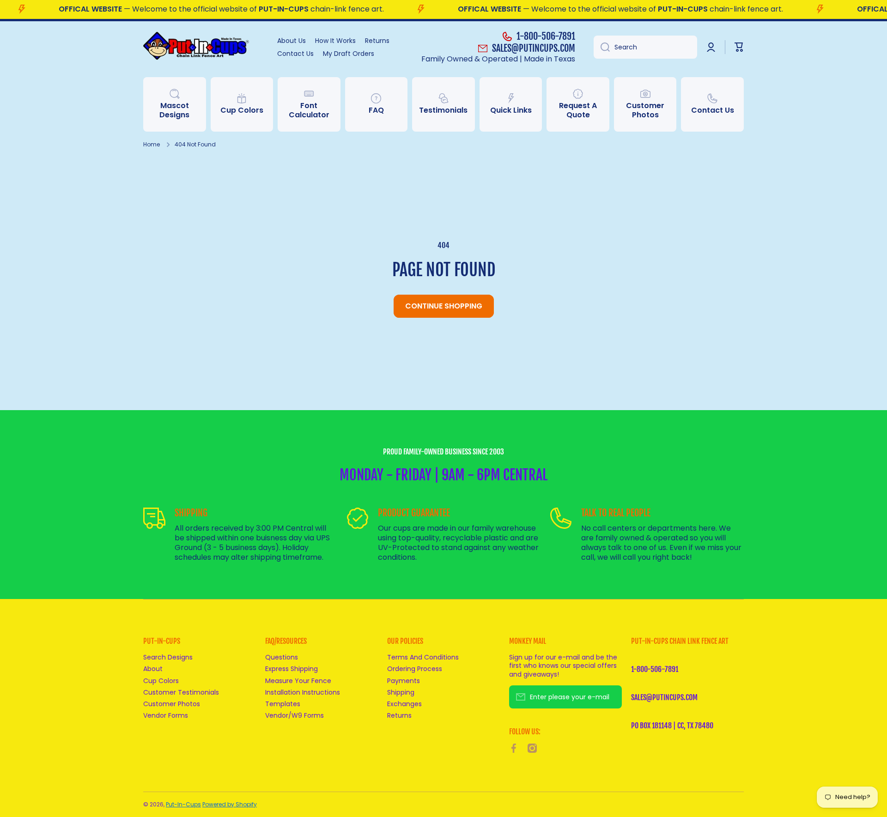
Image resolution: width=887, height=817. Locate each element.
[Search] (602, 47)
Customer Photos (171, 703)
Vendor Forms (165, 715)
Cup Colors (161, 680)
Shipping (400, 692)
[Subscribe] (610, 696)
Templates (282, 703)
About (153, 668)
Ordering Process (414, 668)
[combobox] (645, 47)
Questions (281, 657)
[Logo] (201, 47)
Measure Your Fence (298, 680)
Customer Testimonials (181, 692)
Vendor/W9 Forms (294, 715)
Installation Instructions (302, 692)
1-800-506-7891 (545, 36)
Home (151, 144)
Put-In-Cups (183, 804)
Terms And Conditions (423, 657)
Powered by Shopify (229, 804)
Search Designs (168, 657)
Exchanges (404, 703)
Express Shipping (291, 668)
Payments (403, 680)
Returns (399, 715)
